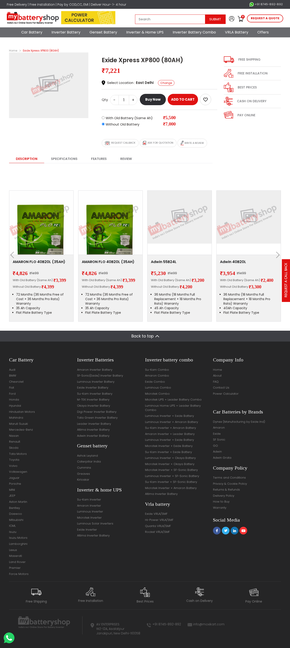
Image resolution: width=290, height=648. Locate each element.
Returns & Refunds (226, 489)
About (217, 375)
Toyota (14, 460)
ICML (12, 526)
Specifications (64, 159)
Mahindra (16, 417)
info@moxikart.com (209, 624)
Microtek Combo (157, 394)
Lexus (13, 550)
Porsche (15, 484)
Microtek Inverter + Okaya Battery (169, 464)
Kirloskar (83, 479)
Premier (15, 568)
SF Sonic (219, 439)
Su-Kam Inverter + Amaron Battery (170, 428)
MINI (12, 490)
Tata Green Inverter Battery (97, 417)
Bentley (14, 508)
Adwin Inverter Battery (93, 436)
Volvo (13, 466)
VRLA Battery (236, 32)
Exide (217, 434)
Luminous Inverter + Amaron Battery (171, 422)
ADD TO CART (183, 99)
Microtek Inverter (89, 517)
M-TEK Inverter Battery (93, 399)
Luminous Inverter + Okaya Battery (170, 458)
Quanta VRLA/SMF (158, 526)
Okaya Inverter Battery (93, 406)
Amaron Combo (157, 375)
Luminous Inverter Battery (95, 382)
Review (126, 159)
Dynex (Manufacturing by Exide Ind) (239, 422)
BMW (12, 375)
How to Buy (221, 501)
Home (13, 50)
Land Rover (17, 562)
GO (215, 446)
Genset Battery (103, 32)
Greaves (83, 474)
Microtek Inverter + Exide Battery (169, 446)
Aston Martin (18, 502)
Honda (14, 399)
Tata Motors (18, 454)
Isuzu (12, 532)
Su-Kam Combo (157, 370)
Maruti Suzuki (18, 424)
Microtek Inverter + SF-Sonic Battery (171, 470)
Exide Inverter (87, 529)
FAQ (216, 382)
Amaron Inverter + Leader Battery (170, 434)
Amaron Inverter (89, 505)
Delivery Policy (223, 496)
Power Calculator (226, 394)
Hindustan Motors (22, 412)
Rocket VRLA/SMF (157, 532)
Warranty (219, 508)
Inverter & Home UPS (145, 32)
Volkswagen (18, 472)
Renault (14, 441)
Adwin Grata (222, 458)
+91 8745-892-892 (268, 4)
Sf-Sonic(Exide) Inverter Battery (100, 375)
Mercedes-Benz (21, 429)
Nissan (14, 436)
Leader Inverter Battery (94, 424)
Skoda (13, 448)
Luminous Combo (158, 387)
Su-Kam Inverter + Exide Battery (168, 452)
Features (99, 159)
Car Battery (31, 32)
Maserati (15, 556)
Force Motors (19, 574)
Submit (215, 19)
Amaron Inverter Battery (94, 370)
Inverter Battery (65, 32)
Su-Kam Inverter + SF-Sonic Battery (171, 482)
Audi (12, 370)
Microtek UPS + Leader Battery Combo (173, 399)
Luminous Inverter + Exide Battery (169, 416)
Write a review (194, 143)
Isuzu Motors (18, 538)
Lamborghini (18, 544)
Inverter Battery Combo (194, 32)
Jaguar (14, 478)
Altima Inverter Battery (93, 429)
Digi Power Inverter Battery (96, 412)
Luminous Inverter (90, 511)
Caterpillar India (89, 461)
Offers (263, 32)
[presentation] (13, 255)
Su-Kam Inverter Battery (94, 394)
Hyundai (15, 406)
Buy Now (153, 99)
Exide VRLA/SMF (156, 514)
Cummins (84, 467)
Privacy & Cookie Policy (230, 484)
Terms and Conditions (229, 477)
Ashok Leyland (87, 455)
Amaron (219, 427)
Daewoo (15, 514)
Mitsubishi (16, 520)
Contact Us (221, 387)
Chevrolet (16, 382)
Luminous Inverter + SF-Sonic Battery (172, 476)
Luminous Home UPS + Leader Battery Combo (173, 408)
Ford (12, 394)
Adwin (217, 451)
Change (166, 83)
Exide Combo (155, 382)
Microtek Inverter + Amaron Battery (171, 488)
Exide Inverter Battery (92, 387)
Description (26, 159)
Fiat (11, 387)
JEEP (12, 496)
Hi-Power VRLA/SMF (159, 520)
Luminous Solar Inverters (95, 523)
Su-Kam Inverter (89, 499)
